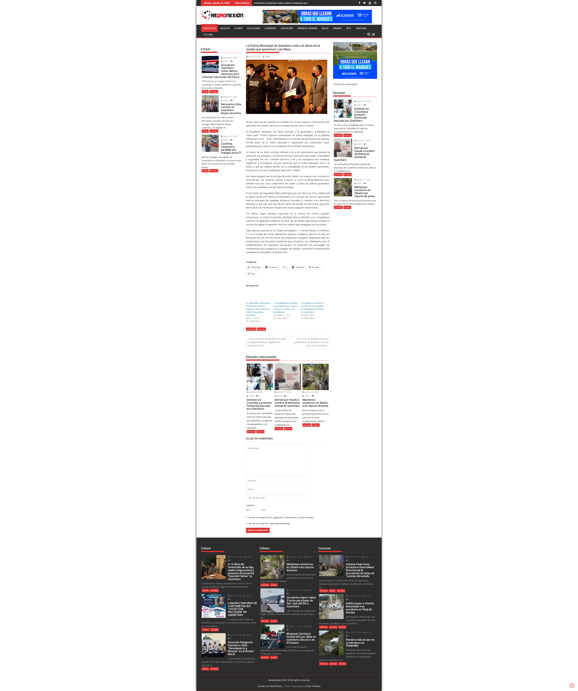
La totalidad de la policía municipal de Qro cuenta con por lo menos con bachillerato (285, 307)
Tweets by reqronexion (345, 84)
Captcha (250, 505)
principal (261, 329)
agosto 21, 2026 (256, 392)
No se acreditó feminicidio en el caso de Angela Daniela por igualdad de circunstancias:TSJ (266, 342)
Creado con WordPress (270, 686)
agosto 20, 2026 (296, 590)
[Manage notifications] (571, 685)
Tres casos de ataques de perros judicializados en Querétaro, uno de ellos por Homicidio (311, 342)
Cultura (208, 34)
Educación (287, 28)
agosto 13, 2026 (296, 626)
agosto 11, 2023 (355, 632)
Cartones (361, 28)
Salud (325, 28)
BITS (348, 28)
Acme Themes (313, 686)
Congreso (270, 28)
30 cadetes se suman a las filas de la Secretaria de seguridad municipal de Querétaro (312, 307)
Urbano (337, 28)
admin (267, 56)
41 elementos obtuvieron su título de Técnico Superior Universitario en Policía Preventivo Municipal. (258, 309)
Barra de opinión (307, 28)
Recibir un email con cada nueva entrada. (269, 523)
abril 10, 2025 (354, 557)
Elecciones (253, 28)
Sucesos (225, 28)
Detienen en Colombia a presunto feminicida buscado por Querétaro (290, 3)
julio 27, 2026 (236, 595)
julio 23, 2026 (236, 635)
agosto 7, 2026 (236, 557)
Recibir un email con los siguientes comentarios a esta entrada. (281, 517)
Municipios (209, 28)
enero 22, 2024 (354, 596)
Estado (239, 28)
